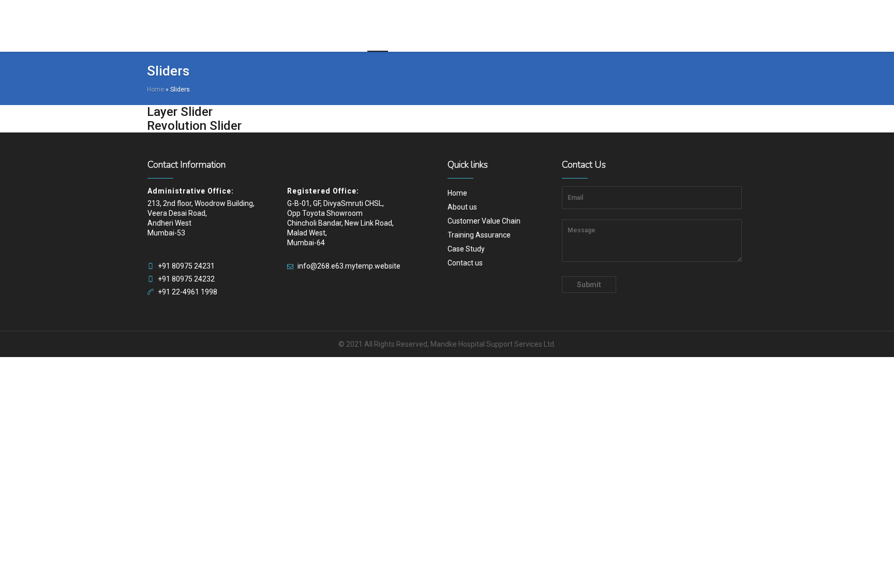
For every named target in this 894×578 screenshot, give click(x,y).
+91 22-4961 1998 (187, 292)
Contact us (465, 263)
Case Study (466, 249)
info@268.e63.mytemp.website (348, 266)
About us (462, 207)
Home (155, 89)
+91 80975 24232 (186, 279)
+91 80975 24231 (186, 266)
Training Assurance (479, 235)
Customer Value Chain (484, 221)
